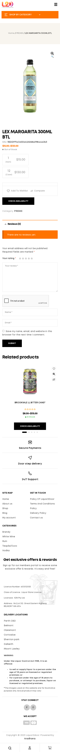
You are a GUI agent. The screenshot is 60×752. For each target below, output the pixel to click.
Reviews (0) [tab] (14, 224)
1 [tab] (24, 432)
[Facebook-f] (27, 707)
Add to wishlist (19, 191)
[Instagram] (33, 707)
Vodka (6, 551)
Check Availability (18, 201)
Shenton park (11, 639)
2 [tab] (29, 432)
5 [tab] (37, 432)
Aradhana (29, 739)
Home (11, 33)
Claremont (10, 630)
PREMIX (19, 33)
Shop (5, 508)
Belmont (8, 626)
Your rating (9, 258)
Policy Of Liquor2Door (42, 499)
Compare (39, 191)
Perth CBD (10, 621)
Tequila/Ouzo (9, 546)
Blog (4, 513)
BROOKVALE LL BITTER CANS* (30, 403)
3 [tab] (31, 432)
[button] (55, 5)
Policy (33, 508)
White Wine (8, 537)
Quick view (54, 374)
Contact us (36, 518)
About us (7, 504)
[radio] (15, 159)
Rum (4, 541)
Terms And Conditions (42, 504)
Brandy (6, 532)
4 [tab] (34, 432)
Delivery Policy (38, 513)
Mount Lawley (12, 649)
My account (9, 518)
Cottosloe (10, 635)
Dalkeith (8, 644)
